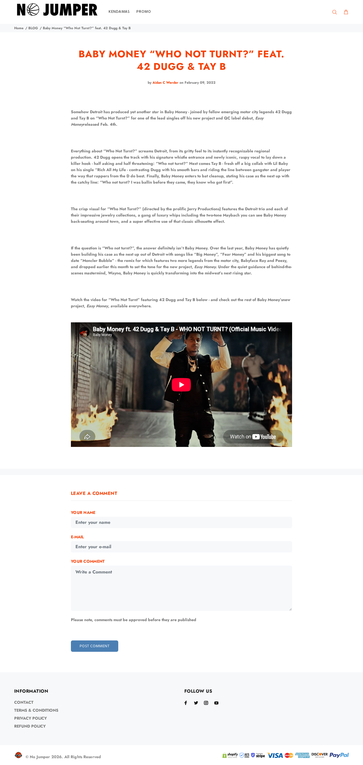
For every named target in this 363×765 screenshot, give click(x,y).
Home (19, 28)
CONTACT (23, 702)
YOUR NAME (83, 512)
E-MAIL (77, 537)
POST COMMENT (94, 646)
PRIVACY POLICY (30, 718)
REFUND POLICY (30, 726)
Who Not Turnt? (113, 118)
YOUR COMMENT (88, 561)
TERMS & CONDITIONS (36, 710)
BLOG (33, 28)
